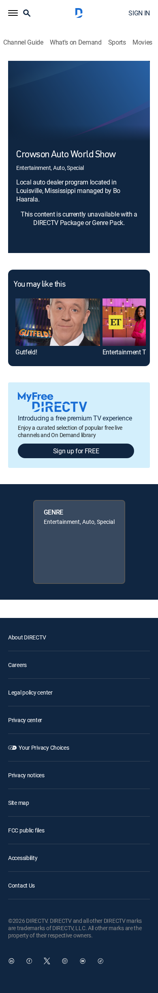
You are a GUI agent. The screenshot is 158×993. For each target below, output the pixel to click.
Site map (18, 802)
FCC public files (26, 830)
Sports (117, 42)
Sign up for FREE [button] (76, 450)
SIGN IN (139, 13)
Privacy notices (26, 775)
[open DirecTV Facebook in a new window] (29, 961)
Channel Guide (23, 42)
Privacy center (25, 720)
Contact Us (21, 885)
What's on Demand (76, 42)
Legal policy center (30, 692)
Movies (142, 42)
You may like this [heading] (39, 285)
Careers (17, 665)
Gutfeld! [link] (26, 351)
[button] (13, 13)
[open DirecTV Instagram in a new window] (65, 961)
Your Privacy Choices (44, 747)
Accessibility (22, 858)
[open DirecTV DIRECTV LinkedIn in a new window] (11, 961)
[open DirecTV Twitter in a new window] (47, 961)
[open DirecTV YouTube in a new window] (82, 961)
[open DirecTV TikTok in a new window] (100, 961)
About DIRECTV (27, 637)
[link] (57, 322)
